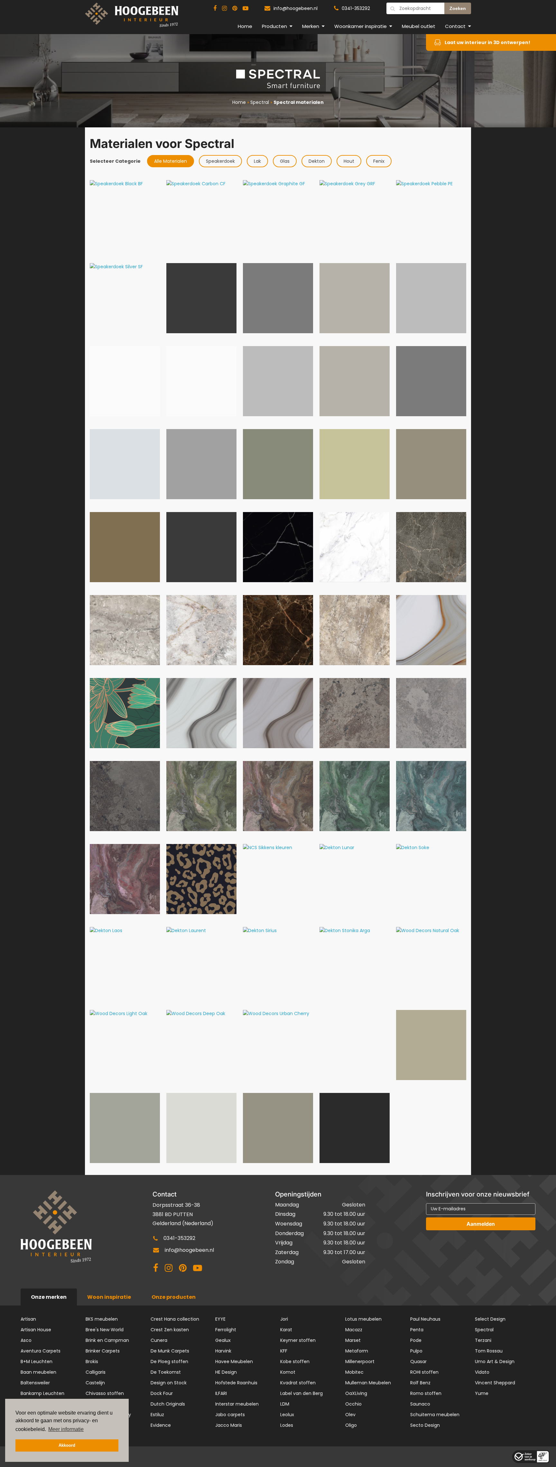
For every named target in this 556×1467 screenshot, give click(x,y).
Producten (274, 26)
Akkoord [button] (67, 1445)
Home (245, 26)
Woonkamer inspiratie (360, 26)
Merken (310, 26)
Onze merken (49, 1297)
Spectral (259, 102)
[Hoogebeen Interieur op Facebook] (215, 8)
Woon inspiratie (109, 1297)
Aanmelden (481, 1224)
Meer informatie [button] (66, 1429)
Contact (455, 26)
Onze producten (174, 1297)
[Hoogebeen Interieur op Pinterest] (235, 8)
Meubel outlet (418, 26)
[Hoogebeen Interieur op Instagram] (224, 8)
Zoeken (457, 8)
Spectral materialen (298, 102)
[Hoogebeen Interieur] (131, 17)
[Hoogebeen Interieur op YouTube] (245, 8)
